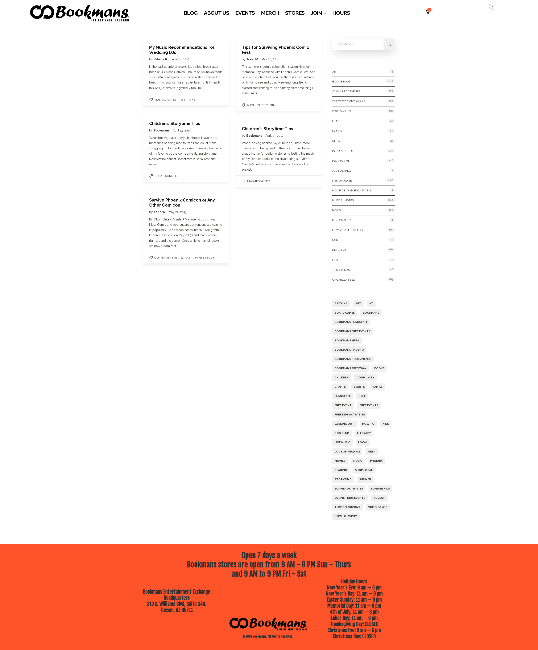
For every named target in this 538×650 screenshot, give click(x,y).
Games (337, 131)
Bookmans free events (352, 331)
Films (336, 121)
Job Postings (341, 170)
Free (362, 396)
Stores (295, 13)
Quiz (335, 239)
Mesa (371, 451)
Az (371, 303)
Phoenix (376, 460)
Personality (341, 220)
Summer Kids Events (350, 497)
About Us (216, 13)
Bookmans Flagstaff (351, 322)
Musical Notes (165, 99)
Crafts (340, 386)
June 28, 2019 (180, 59)
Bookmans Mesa (347, 340)
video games (377, 507)
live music (342, 442)
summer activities (349, 488)
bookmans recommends (353, 359)
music (357, 460)
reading (341, 470)
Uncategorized (165, 176)
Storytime (343, 479)
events (359, 386)
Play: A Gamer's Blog (199, 257)
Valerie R (161, 59)
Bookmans (162, 130)
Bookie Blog (341, 81)
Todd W (252, 59)
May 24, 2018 (270, 59)
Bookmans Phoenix (349, 349)
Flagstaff (343, 396)
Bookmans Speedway (350, 368)
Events (245, 13)
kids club (342, 433)
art (358, 303)
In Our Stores (342, 151)
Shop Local (364, 470)
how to (368, 423)
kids (385, 423)
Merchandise (342, 180)
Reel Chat (339, 249)
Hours (341, 13)
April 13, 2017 (182, 130)
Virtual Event (346, 516)
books (379, 368)
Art (335, 71)
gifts (336, 140)
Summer (365, 479)
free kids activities (350, 414)
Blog (191, 13)
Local (363, 442)
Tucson (379, 497)
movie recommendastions (351, 190)
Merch (270, 13)
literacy (364, 433)
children (342, 377)
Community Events (261, 104)
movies (340, 460)
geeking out (344, 423)
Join (316, 13)
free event (343, 405)
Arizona (341, 303)
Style (336, 259)
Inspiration (340, 160)
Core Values (341, 111)
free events (369, 405)
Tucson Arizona (347, 507)
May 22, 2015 (177, 212)
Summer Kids (380, 488)
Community (365, 377)
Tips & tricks (186, 99)
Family (377, 386)
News (336, 210)
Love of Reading (347, 451)
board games (345, 312)
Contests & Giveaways (348, 101)
